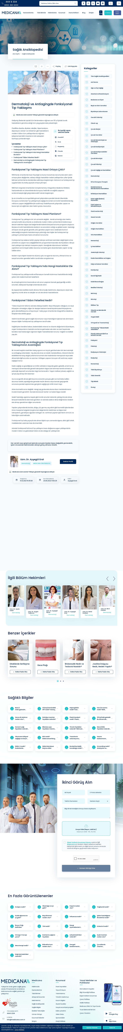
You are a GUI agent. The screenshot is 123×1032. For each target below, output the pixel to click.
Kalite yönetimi (61, 1011)
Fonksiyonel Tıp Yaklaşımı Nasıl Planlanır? (29, 150)
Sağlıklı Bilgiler (36, 1007)
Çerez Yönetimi (85, 1013)
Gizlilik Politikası (85, 1003)
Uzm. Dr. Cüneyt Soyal (106, 609)
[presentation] (107, 579)
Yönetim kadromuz (62, 997)
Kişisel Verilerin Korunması (88, 996)
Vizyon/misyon (61, 990)
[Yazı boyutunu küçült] (47, 66)
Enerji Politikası (60, 1021)
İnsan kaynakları (61, 987)
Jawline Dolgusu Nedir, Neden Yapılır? (74, 665)
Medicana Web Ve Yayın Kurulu (90, 1006)
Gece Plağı (15, 665)
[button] (58, 681)
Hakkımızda (35, 987)
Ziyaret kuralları (61, 1004)
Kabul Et (112, 1028)
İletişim (34, 1021)
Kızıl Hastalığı (98, 665)
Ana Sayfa (16, 54)
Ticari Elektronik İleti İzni (87, 1010)
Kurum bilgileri (60, 1000)
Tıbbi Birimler (36, 993)
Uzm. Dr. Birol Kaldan (87, 609)
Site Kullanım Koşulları (87, 989)
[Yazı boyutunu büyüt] (41, 66)
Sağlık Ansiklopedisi (28, 54)
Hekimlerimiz (36, 1000)
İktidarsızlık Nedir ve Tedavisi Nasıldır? (46, 665)
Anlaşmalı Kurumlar (38, 997)
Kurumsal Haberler (38, 1018)
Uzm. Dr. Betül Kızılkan (69, 612)
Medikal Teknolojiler (38, 1011)
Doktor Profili (68, 461)
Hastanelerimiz (37, 990)
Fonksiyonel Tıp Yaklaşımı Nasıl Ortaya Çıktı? (30, 147)
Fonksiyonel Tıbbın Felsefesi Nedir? (26, 157)
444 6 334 (11, 1013)
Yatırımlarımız (60, 993)
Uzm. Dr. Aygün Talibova (15, 612)
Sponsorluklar (60, 1018)
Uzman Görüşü (37, 1014)
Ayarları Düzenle (91, 1028)
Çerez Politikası (19, 1030)
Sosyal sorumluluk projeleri (64, 1007)
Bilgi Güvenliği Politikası (87, 992)
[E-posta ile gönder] (35, 66)
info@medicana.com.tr (16, 1020)
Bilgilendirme (71, 844)
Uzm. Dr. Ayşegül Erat (52, 612)
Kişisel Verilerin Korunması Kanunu (79, 842)
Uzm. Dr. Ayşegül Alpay (33, 611)
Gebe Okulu (60, 1014)
